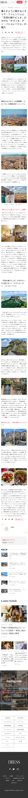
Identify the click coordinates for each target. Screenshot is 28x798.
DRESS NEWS (12, 576)
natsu (12, 527)
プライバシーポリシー (20, 776)
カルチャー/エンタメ (20, 737)
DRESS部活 (10, 7)
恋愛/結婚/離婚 (7, 725)
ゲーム (7, 745)
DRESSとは (19, 780)
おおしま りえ (4, 636)
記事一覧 (5, 776)
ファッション (20, 721)
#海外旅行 (5, 542)
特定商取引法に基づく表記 (18, 778)
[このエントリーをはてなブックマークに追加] (9, 32)
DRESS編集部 (12, 568)
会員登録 (20, 2)
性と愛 (10, 624)
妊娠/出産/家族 (20, 729)
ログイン (13, 2)
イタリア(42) (24, 7)
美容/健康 (20, 725)
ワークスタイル (7, 729)
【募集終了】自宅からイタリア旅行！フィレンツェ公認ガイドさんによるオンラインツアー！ (17, 565)
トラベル (7, 737)
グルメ (20, 733)
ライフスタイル (7, 721)
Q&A (13, 780)
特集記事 (7, 717)
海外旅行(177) (17, 7)
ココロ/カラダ (7, 733)
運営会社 (7, 780)
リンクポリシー (7, 778)
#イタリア (11, 542)
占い (7, 741)
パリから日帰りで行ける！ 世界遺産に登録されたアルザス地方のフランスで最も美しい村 (17, 555)
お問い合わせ (14, 782)
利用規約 (11, 776)
